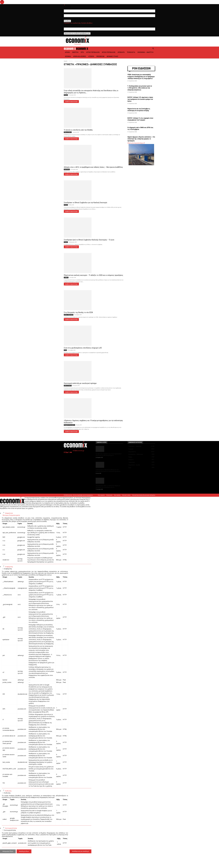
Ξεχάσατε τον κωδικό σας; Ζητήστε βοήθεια (78, 23)
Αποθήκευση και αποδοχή (80, 851)
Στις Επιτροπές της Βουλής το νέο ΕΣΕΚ (78, 312)
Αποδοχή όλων (24, 851)
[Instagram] (65, 452)
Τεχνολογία (131, 52)
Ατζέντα (91, 56)
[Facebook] (64, 452)
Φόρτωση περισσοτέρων (135, 143)
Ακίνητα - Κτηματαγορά (68, 314)
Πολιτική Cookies (126, 495)
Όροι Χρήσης (117, 495)
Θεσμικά (68, 56)
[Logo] (70, 49)
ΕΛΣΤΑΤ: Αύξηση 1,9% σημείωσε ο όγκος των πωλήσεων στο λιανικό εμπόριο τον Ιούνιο (140, 99)
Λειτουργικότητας (11, 828)
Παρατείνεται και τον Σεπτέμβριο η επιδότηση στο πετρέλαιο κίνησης (138, 109)
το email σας (68, 31)
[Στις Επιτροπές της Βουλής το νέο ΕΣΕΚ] (93, 300)
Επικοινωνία (109, 495)
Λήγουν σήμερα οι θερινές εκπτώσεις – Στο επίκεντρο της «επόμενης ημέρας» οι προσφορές (141, 139)
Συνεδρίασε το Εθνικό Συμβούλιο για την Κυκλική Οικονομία (85, 203)
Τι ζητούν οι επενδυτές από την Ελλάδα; (78, 130)
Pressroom (100, 56)
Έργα (82, 52)
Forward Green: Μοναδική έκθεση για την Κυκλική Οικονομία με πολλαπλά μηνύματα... (108, 470)
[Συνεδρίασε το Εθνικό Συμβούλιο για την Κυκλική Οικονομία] (93, 190)
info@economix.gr (78, 451)
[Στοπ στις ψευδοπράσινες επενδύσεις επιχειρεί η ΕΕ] (93, 336)
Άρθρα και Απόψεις (79, 56)
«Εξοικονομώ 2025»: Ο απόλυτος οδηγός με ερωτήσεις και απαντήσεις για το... (108, 486)
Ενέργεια (75, 52)
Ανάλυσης (8, 791)
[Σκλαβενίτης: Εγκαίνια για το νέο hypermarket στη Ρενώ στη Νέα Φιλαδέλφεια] (109, 449)
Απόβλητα (121, 52)
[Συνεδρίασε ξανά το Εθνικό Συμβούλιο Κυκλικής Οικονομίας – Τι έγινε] (93, 228)
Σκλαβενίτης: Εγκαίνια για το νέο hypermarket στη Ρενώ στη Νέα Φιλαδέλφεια (108, 454)
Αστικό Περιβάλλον (92, 52)
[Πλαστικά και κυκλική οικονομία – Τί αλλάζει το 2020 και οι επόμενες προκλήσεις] (93, 263)
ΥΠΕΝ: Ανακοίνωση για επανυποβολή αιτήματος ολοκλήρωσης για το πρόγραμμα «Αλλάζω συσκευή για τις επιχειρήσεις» (141, 76)
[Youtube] (71, 452)
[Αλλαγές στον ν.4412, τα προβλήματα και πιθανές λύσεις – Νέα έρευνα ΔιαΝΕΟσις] (93, 155)
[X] (69, 452)
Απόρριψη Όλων (7, 851)
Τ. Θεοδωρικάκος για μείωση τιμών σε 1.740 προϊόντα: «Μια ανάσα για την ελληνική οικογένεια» (139, 88)
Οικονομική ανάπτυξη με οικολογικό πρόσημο (80, 383)
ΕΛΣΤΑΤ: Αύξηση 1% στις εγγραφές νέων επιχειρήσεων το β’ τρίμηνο (140, 119)
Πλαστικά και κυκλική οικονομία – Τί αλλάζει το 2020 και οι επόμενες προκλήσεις (93, 275)
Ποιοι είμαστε (101, 495)
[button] (153, 49)
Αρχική (67, 52)
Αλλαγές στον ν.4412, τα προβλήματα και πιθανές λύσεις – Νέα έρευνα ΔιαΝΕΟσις (93, 167)
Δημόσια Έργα (66, 169)
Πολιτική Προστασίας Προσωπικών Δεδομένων (143, 495)
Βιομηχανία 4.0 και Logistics (69, 424)
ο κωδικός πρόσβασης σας (72, 19)
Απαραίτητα (9, 513)
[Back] (64, 5)
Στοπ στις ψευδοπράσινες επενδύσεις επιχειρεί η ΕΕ (83, 348)
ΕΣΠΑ (65, 350)
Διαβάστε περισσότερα (71, 101)
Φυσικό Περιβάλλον (108, 52)
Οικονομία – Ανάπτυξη (145, 52)
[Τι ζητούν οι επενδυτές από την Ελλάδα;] (93, 118)
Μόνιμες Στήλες (112, 56)
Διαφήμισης (9, 567)
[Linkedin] (67, 452)
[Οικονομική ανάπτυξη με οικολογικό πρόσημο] (93, 371)
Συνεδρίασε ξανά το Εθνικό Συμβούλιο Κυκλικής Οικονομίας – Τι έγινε (89, 240)
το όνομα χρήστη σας (71, 13)
